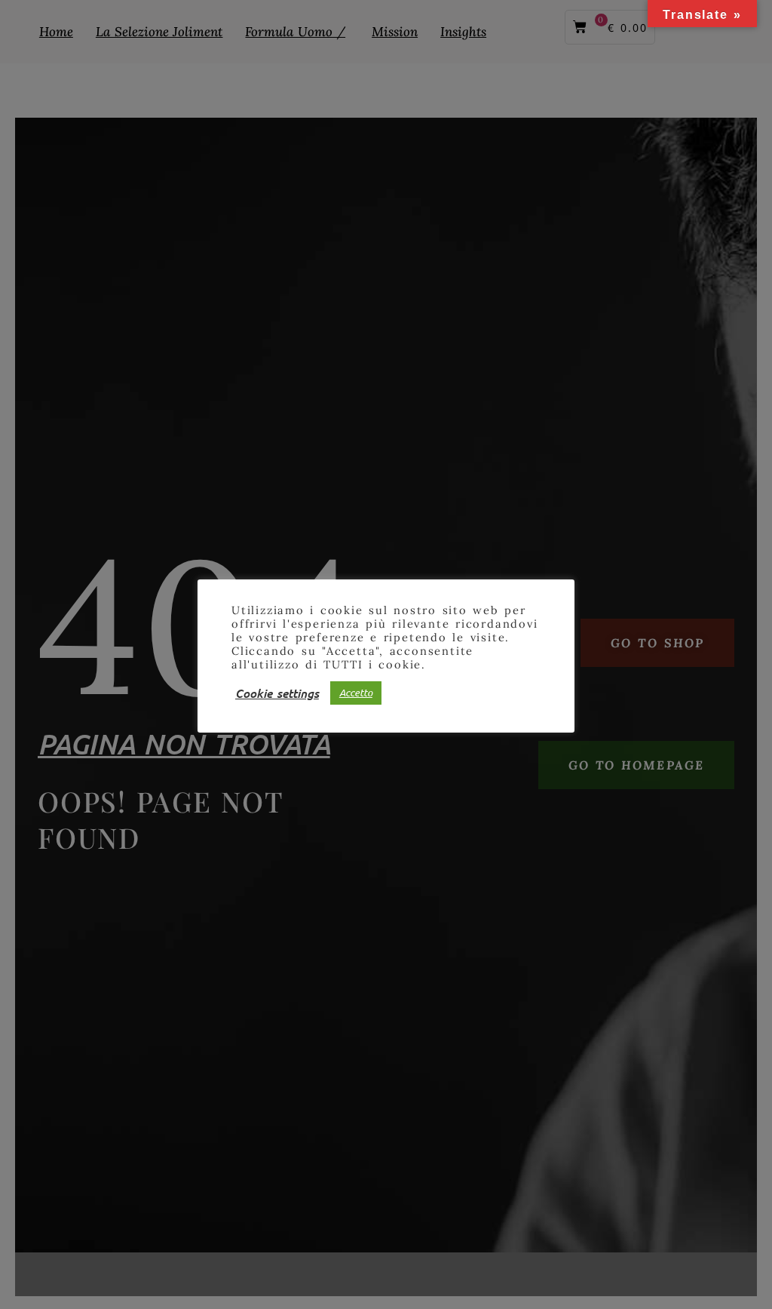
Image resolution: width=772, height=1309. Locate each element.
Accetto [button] (355, 692)
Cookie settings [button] (277, 693)
